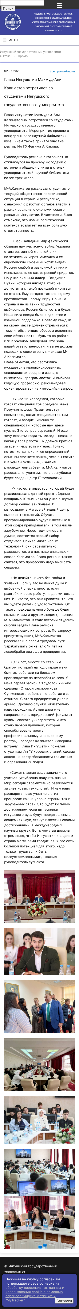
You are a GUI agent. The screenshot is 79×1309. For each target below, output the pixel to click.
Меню (13, 40)
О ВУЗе (5, 56)
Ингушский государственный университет (30, 51)
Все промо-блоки (62, 71)
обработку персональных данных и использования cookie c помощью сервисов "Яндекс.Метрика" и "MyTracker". (34, 1293)
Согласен (64, 1301)
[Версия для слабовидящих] (73, 4)
